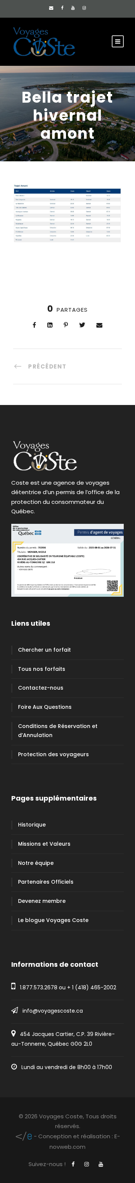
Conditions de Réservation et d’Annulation (58, 730)
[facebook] (62, 8)
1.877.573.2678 (38, 987)
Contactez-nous (40, 688)
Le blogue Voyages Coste (53, 920)
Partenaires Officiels (46, 882)
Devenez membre (42, 901)
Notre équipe (36, 863)
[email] (51, 8)
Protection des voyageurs (53, 754)
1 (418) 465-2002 (94, 987)
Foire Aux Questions (45, 707)
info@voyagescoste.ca (52, 1011)
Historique (32, 824)
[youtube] (73, 8)
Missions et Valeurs (44, 844)
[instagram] (84, 8)
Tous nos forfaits (41, 669)
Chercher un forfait (44, 650)
